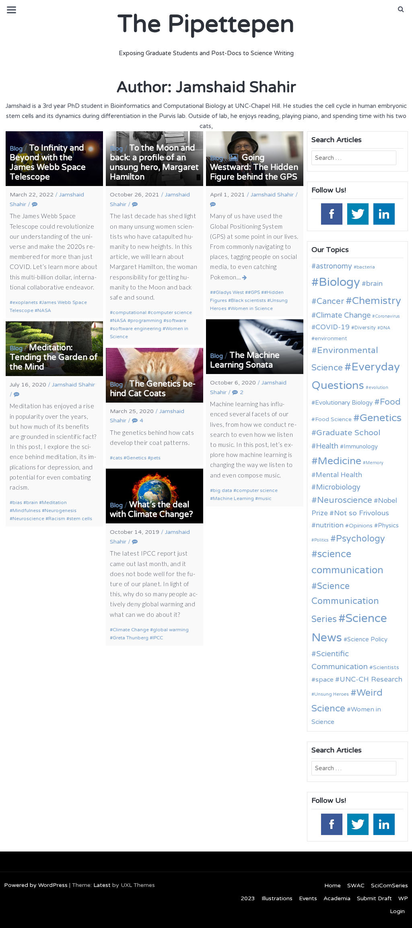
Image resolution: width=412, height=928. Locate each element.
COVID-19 (332, 327)
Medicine (339, 461)
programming (146, 320)
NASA (44, 310)
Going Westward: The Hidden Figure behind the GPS (254, 167)
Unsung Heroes (331, 694)
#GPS (254, 292)
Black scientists (248, 300)
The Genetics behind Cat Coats (153, 389)
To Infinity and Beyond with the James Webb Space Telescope (48, 162)
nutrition (330, 525)
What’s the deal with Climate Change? (151, 509)
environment (331, 338)
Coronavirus (387, 316)
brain (32, 502)
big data (222, 490)
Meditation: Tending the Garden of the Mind (54, 357)
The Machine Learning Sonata (245, 360)
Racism (56, 518)
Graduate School (348, 433)
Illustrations (277, 898)
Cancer (330, 301)
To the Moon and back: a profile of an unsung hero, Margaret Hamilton (154, 162)
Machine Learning (233, 498)
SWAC (356, 885)
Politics (321, 540)
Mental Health (338, 475)
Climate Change (131, 629)
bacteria (365, 267)
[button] (401, 9)
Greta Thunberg (130, 638)
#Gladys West (228, 292)
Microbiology (338, 487)
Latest (102, 885)
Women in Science (252, 308)
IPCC (157, 638)
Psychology (360, 538)
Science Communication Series (345, 602)
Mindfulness (26, 510)
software (176, 320)
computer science (171, 312)
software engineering (137, 328)
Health (327, 446)
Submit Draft (374, 898)
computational (129, 312)
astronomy (334, 266)
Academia (336, 898)
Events (308, 898)
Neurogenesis (60, 510)
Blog (16, 148)
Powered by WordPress (36, 885)
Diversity (365, 328)
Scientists (386, 667)
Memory (374, 462)
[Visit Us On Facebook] (331, 213)
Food (390, 402)
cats (117, 458)
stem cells (80, 518)
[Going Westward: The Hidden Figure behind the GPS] (244, 277)
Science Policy (367, 639)
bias (17, 502)
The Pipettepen (206, 24)
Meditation (54, 502)
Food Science (333, 419)
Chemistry (376, 301)
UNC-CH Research (371, 679)
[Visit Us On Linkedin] (384, 213)
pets (155, 458)
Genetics (136, 458)
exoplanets (25, 302)
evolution (378, 387)
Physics (388, 525)
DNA (385, 328)
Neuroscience (28, 518)
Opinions (361, 525)
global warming (171, 629)
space (324, 680)
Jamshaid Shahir (272, 194)
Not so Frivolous (361, 513)
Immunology (361, 446)
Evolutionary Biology (344, 402)
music (265, 498)
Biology (339, 282)
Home (332, 885)
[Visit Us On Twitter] (357, 213)
